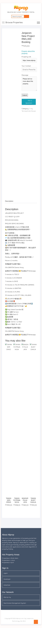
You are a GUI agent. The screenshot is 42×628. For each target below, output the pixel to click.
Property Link (26, 57)
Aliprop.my (7, 597)
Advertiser (7, 585)
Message (25, 75)
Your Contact (26, 66)
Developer (7, 579)
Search (26, 16)
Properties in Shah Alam (10, 558)
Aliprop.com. (20, 618)
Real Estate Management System (15, 603)
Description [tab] (9, 201)
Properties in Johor (8, 560)
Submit (24, 95)
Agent (6, 573)
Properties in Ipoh (8, 562)
